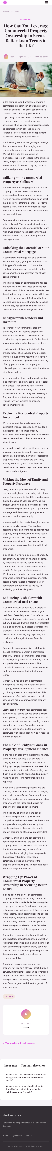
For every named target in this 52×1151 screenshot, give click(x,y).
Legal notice (16, 1135)
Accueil (6, 12)
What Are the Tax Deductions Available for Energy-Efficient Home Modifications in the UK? (25, 1077)
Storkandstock (12, 1115)
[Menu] (46, 2)
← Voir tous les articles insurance (19, 1043)
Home (5, 1135)
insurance (15, 12)
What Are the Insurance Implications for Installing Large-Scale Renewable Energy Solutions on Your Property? (25, 1089)
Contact (28, 1135)
